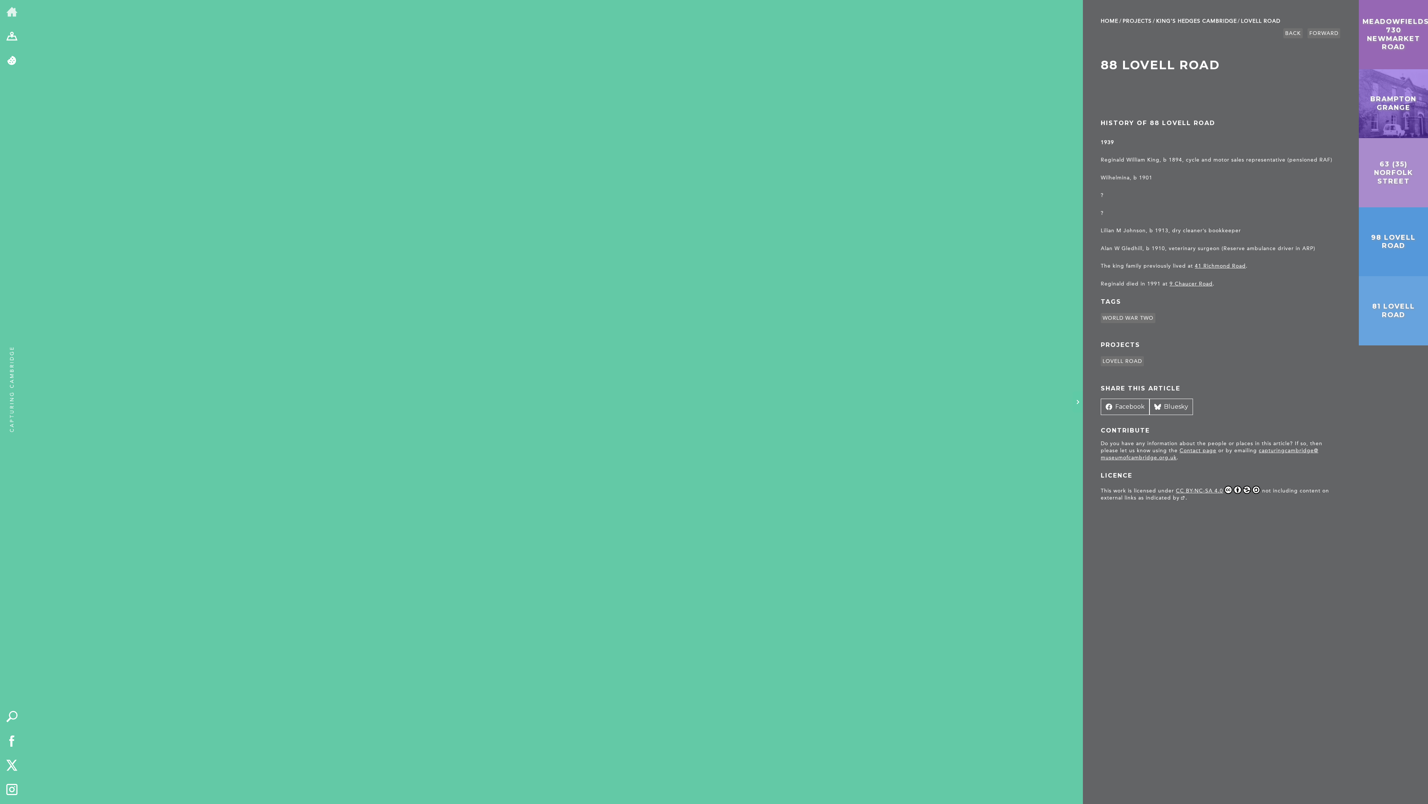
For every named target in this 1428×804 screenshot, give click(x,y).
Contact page (1198, 450)
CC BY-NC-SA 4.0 (1199, 491)
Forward (1323, 33)
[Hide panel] (1077, 402)
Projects (1137, 21)
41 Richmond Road (1220, 266)
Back (1293, 33)
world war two (1128, 318)
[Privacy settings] (12, 61)
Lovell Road (1260, 21)
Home (1109, 21)
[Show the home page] (12, 12)
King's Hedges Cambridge (1196, 21)
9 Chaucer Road (1191, 284)
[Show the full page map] (12, 37)
